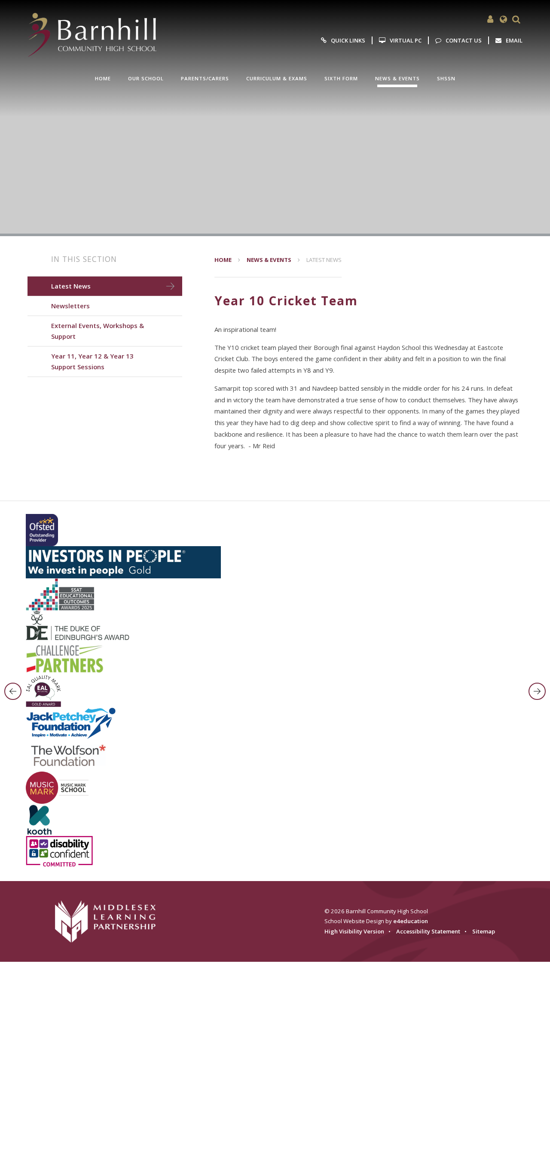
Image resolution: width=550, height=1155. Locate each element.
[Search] (516, 19)
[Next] (537, 691)
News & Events (269, 260)
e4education (410, 921)
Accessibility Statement (428, 931)
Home (223, 260)
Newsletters (70, 305)
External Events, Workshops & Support (97, 330)
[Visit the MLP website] (111, 921)
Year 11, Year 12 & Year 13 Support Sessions (92, 361)
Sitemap (483, 931)
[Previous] (12, 691)
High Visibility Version (354, 931)
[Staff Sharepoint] (490, 19)
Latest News (324, 260)
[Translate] (503, 19)
